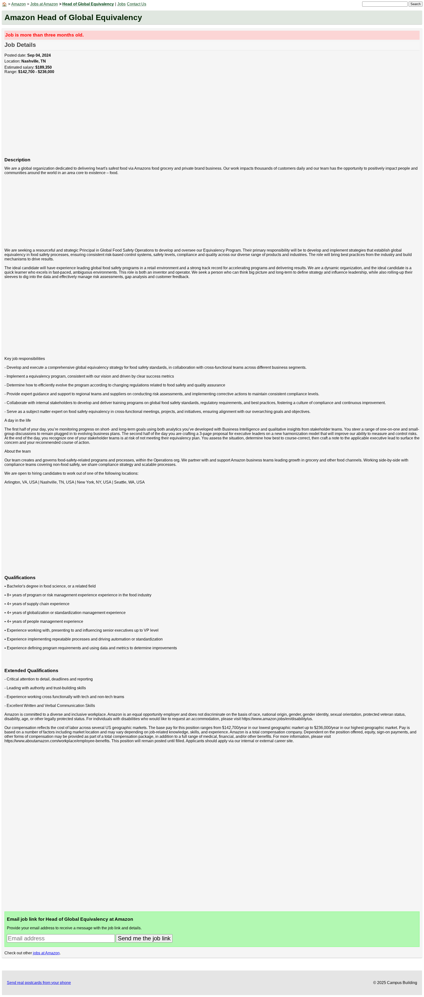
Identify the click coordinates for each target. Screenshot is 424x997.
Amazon (18, 4)
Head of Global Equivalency (88, 4)
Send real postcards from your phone (39, 983)
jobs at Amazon (46, 953)
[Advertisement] (151, 118)
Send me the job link (144, 938)
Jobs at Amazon (44, 4)
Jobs (121, 4)
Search (416, 4)
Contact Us (136, 4)
